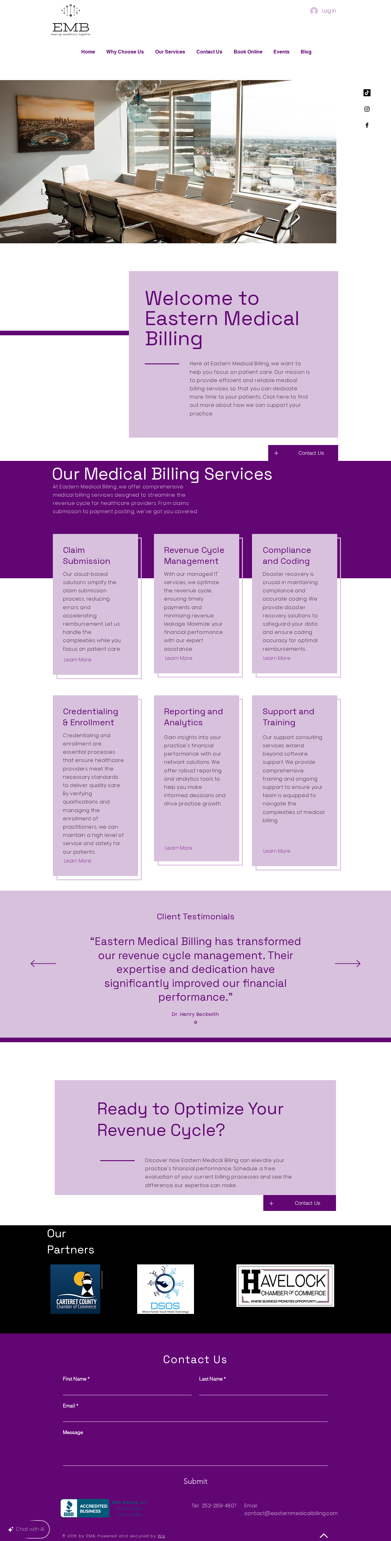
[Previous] (43, 964)
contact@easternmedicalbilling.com (291, 1513)
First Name (76, 1379)
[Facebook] (367, 125)
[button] (311, 453)
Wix (161, 1536)
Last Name (212, 1379)
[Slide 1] (195, 1022)
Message (73, 1432)
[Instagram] (367, 108)
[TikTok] (367, 92)
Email (70, 1406)
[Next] (347, 964)
